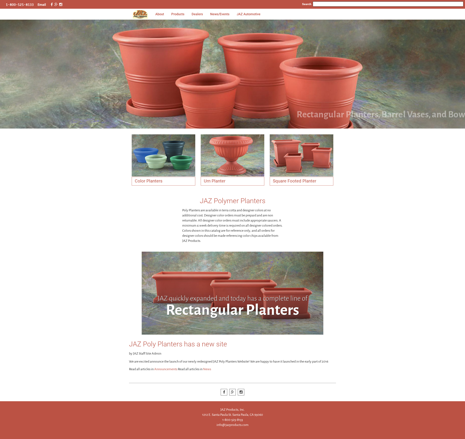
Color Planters (148, 181)
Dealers (197, 14)
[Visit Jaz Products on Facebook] (51, 4)
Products (177, 14)
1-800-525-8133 (20, 5)
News (207, 369)
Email (42, 5)
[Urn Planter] (232, 155)
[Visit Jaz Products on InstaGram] (60, 4)
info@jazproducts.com (232, 425)
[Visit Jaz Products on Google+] (56, 4)
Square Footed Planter (294, 181)
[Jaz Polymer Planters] (232, 74)
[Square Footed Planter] (301, 155)
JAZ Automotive (248, 14)
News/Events (219, 14)
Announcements (165, 369)
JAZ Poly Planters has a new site (178, 344)
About (159, 14)
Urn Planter (214, 181)
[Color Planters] (163, 155)
